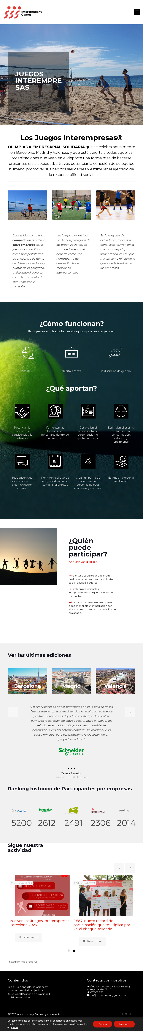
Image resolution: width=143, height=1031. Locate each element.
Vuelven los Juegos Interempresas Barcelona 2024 (39, 923)
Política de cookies (19, 997)
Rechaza (124, 1024)
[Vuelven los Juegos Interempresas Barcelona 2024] (42, 895)
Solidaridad (27, 990)
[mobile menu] (137, 12)
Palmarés (41, 990)
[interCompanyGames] (23, 12)
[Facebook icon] (122, 1014)
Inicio (11, 986)
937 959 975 (96, 992)
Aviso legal (14, 993)
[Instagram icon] (130, 1014)
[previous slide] (13, 712)
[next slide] (130, 712)
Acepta (102, 1024)
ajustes (14, 1027)
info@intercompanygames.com (108, 995)
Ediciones (22, 986)
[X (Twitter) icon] (126, 1014)
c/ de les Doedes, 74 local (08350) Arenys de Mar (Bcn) (108, 988)
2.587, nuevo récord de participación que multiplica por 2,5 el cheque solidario (101, 925)
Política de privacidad (35, 993)
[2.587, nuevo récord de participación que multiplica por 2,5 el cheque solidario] (106, 895)
